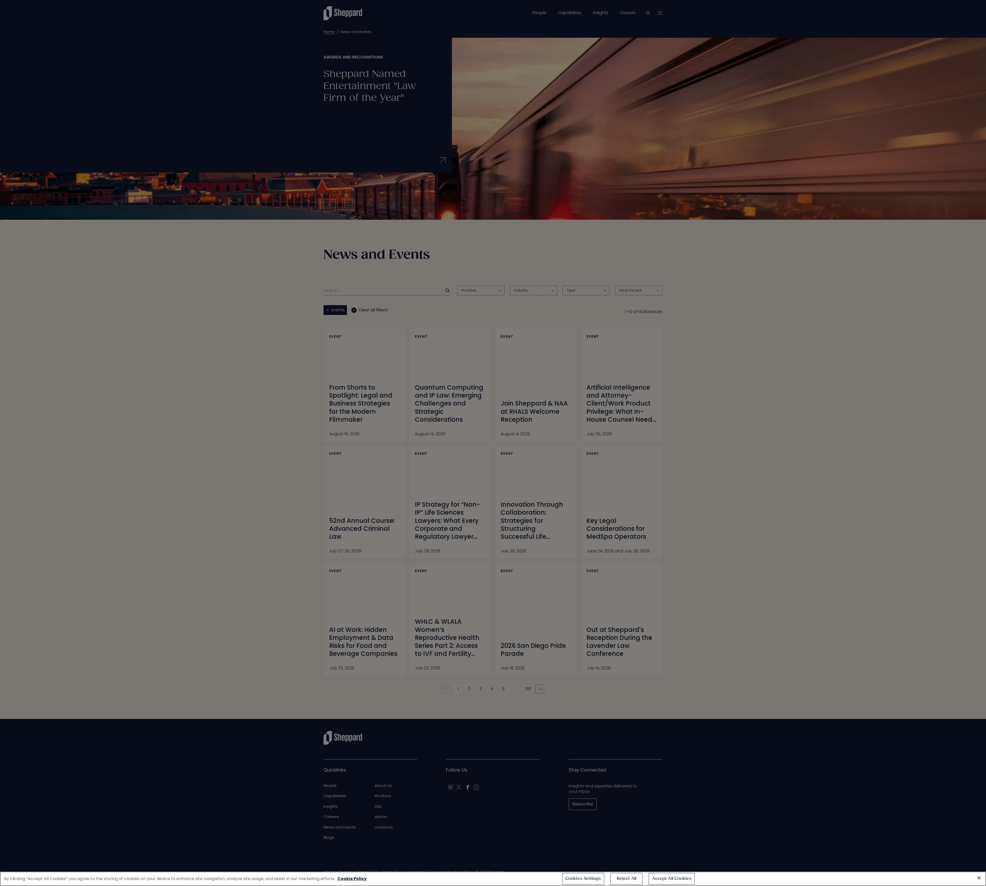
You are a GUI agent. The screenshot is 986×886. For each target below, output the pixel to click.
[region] (493, 879)
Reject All (627, 878)
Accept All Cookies (671, 878)
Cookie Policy (352, 879)
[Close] (979, 878)
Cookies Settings (583, 878)
